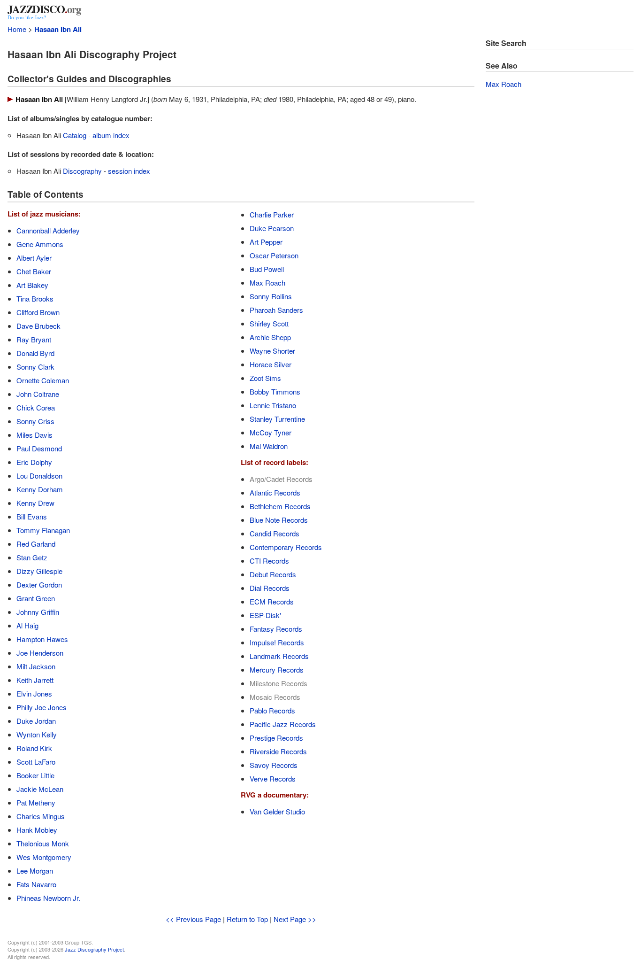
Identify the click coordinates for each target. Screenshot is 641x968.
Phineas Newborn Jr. (48, 898)
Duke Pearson (272, 228)
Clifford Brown (38, 312)
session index (129, 171)
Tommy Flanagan (43, 530)
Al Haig (27, 625)
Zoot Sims (265, 378)
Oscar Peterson (274, 255)
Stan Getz (31, 557)
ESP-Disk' (265, 615)
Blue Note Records (279, 520)
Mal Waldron (269, 446)
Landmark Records (279, 656)
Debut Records (273, 574)
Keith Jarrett (34, 680)
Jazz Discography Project (94, 949)
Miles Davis (34, 435)
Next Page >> (295, 919)
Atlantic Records (275, 492)
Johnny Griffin (37, 612)
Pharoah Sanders (276, 310)
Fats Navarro (36, 884)
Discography (82, 171)
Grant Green (35, 598)
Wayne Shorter (272, 351)
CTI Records (269, 560)
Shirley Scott (269, 323)
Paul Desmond (39, 448)
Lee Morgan (34, 870)
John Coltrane (37, 394)
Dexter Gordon (39, 584)
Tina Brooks (34, 298)
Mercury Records (277, 669)
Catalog (74, 135)
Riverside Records (278, 751)
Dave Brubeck (38, 326)
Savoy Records (274, 765)
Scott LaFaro (35, 762)
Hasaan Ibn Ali (58, 29)
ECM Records (272, 601)
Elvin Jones (34, 693)
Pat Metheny (35, 802)
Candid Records (274, 533)
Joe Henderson (39, 653)
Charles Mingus (40, 816)
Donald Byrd (35, 353)
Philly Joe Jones (41, 707)
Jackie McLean (39, 789)
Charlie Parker (272, 214)
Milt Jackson (35, 666)
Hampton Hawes (42, 639)
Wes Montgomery (43, 857)
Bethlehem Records (280, 506)
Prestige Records (276, 738)
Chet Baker (33, 271)
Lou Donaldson (39, 475)
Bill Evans (31, 516)
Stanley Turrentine (277, 419)
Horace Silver (270, 364)
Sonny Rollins (271, 296)
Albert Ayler (34, 258)
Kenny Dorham (39, 489)
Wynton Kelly (36, 734)
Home (17, 29)
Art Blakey (32, 285)
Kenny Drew (35, 503)
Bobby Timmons (275, 391)
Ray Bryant (33, 339)
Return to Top (247, 919)
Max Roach (267, 282)
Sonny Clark (35, 367)
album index (111, 135)
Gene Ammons (39, 244)
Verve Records (273, 778)
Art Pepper (266, 242)
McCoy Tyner (270, 432)
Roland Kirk (34, 748)
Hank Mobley (36, 830)
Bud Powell (267, 269)
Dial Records (270, 588)
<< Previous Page (193, 919)
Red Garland (35, 544)
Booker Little (35, 775)
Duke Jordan (36, 721)
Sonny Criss (35, 421)
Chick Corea (35, 407)
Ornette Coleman (42, 380)
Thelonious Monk (42, 843)
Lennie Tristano (273, 405)
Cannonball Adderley (48, 230)
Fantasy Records (276, 629)
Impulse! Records (277, 642)
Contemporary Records (286, 547)
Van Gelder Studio (277, 811)
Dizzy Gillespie (39, 571)
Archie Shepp (270, 337)
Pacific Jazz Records (283, 724)
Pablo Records (272, 710)
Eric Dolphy (34, 462)
